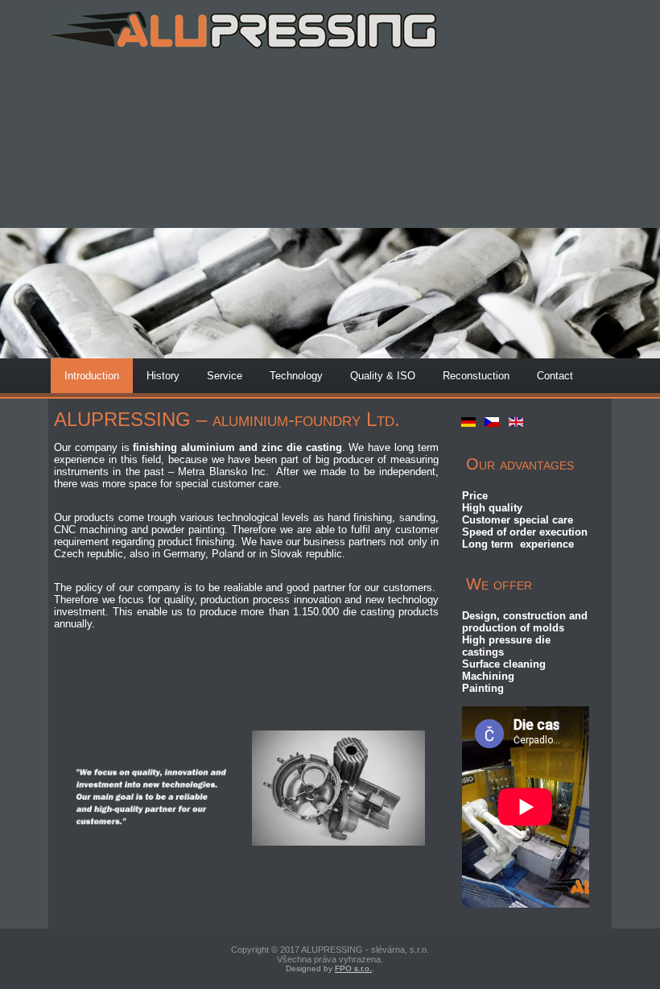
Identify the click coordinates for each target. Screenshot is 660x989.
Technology (296, 376)
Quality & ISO (382, 376)
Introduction (91, 376)
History (162, 376)
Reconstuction (476, 376)
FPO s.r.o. (353, 968)
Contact (555, 376)
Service (224, 376)
